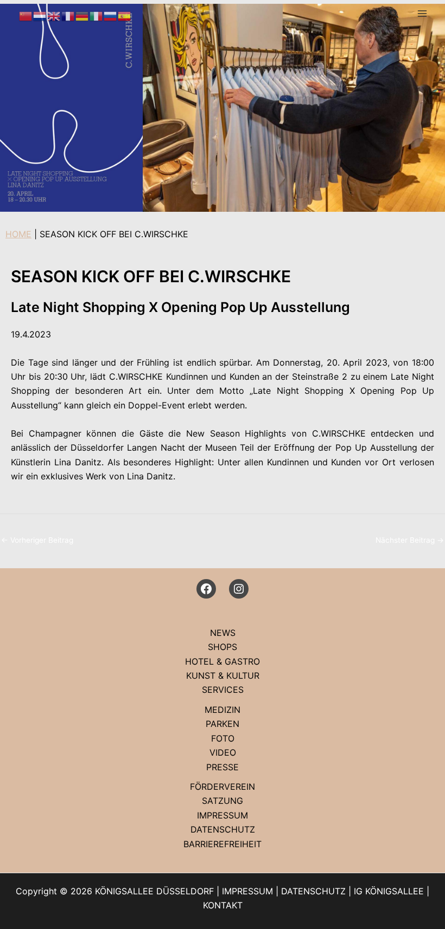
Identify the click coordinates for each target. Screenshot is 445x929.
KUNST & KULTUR (222, 675)
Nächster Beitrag (410, 540)
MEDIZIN (222, 709)
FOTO (222, 738)
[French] (68, 15)
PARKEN (222, 723)
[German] (82, 15)
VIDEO (222, 752)
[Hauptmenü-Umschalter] (422, 13)
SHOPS (222, 646)
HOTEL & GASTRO (222, 661)
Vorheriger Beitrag (37, 540)
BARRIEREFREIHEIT (222, 844)
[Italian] (97, 15)
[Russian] (111, 15)
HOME (18, 234)
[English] (54, 15)
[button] (394, 14)
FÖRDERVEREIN (222, 786)
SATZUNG (222, 800)
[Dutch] (40, 15)
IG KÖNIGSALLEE (389, 891)
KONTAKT (223, 905)
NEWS (223, 632)
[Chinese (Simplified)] (26, 15)
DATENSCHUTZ (222, 829)
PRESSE (222, 767)
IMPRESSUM (222, 815)
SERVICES (223, 689)
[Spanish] (125, 15)
